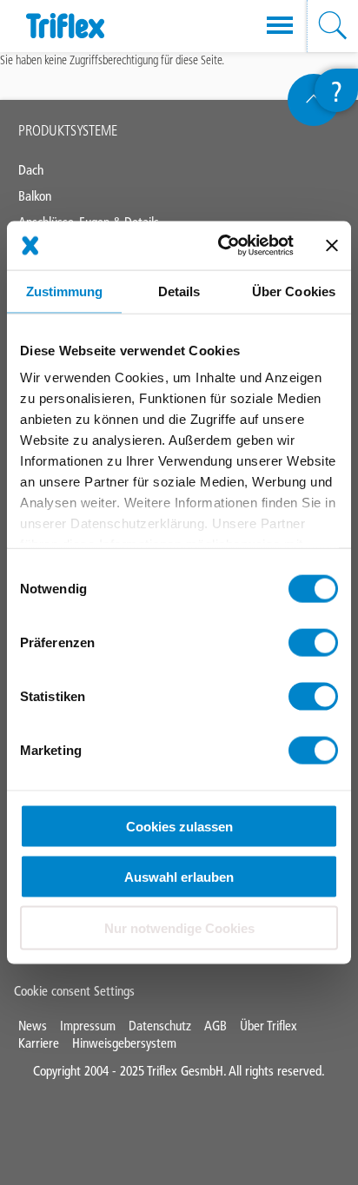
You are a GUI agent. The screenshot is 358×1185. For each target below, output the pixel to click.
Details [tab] (179, 290)
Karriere (38, 1043)
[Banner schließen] (332, 245)
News (32, 1025)
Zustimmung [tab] (64, 290)
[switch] (313, 642)
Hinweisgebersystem (124, 1043)
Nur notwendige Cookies (179, 927)
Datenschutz (160, 1025)
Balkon (34, 196)
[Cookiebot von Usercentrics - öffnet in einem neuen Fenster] (221, 246)
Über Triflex (268, 1025)
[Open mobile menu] (280, 26)
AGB (215, 1025)
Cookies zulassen (179, 825)
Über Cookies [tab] (293, 290)
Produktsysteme (67, 130)
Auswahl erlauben (179, 877)
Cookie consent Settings (74, 991)
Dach (30, 170)
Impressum (88, 1025)
